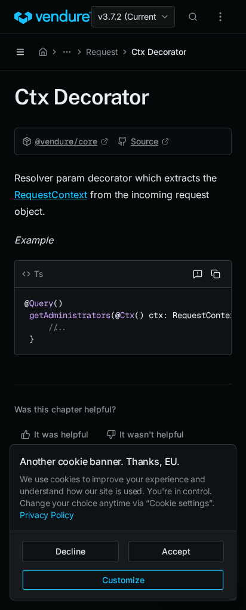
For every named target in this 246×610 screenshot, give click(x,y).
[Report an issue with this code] (197, 274)
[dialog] (123, 522)
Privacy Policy (47, 515)
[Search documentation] (193, 16)
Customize (123, 580)
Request (102, 52)
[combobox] (133, 16)
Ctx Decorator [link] (158, 52)
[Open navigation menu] (20, 52)
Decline (70, 551)
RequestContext (50, 195)
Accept (176, 551)
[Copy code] (215, 274)
